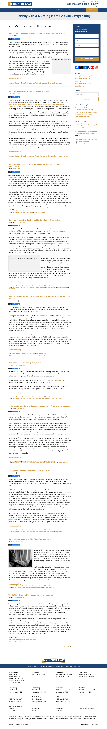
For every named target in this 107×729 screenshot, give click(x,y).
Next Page (66, 646)
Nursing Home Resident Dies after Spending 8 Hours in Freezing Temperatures (34, 165)
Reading (35, 710)
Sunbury (59, 710)
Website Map (68, 666)
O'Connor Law (23, 724)
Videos (71, 10)
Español (81, 10)
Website (22, 10)
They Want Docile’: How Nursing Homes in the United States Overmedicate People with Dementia (38, 104)
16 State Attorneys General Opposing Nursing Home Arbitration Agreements (39, 406)
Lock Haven (12, 710)
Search (86, 99)
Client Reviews (59, 10)
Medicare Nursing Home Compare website (54, 244)
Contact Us (92, 10)
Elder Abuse (18, 82)
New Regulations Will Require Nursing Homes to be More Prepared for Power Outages (39, 297)
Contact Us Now (86, 59)
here (26, 638)
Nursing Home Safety (50, 82)
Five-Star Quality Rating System (29, 239)
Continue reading (14, 78)
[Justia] (88, 67)
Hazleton (11, 708)
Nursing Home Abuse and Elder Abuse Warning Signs (29, 539)
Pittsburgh (35, 708)
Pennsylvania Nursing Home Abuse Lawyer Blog (20, 4)
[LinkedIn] (85, 67)
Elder (14, 82)
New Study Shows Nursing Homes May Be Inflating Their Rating (34, 220)
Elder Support (32, 156)
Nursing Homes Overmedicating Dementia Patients (29, 91)
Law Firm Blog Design (90, 724)
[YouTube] (92, 67)
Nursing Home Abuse (27, 82)
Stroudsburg (60, 708)
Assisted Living (15, 83)
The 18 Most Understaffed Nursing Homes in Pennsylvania (32, 595)
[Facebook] (77, 67)
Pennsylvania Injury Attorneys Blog (86, 112)
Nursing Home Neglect (37, 82)
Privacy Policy (43, 666)
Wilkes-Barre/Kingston (87, 708)
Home (13, 10)
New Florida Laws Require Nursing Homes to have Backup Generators (36, 33)
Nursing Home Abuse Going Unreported (24, 363)
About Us (33, 10)
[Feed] (96, 67)
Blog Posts (77, 666)
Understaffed (11, 288)
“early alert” (58, 380)
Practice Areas (46, 10)
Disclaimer (51, 666)
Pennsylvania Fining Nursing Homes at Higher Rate (29, 470)
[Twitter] (81, 67)
